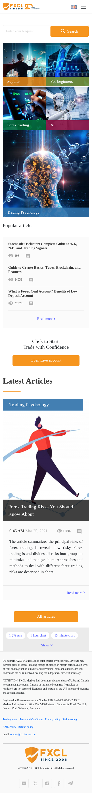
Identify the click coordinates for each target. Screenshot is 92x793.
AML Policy (9, 726)
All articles (46, 616)
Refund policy (25, 726)
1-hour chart (38, 635)
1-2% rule (15, 635)
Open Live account (46, 360)
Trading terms (10, 719)
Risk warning (70, 719)
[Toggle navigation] (84, 6)
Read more (44, 319)
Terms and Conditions (31, 719)
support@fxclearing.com (23, 734)
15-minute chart (64, 635)
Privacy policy (52, 719)
